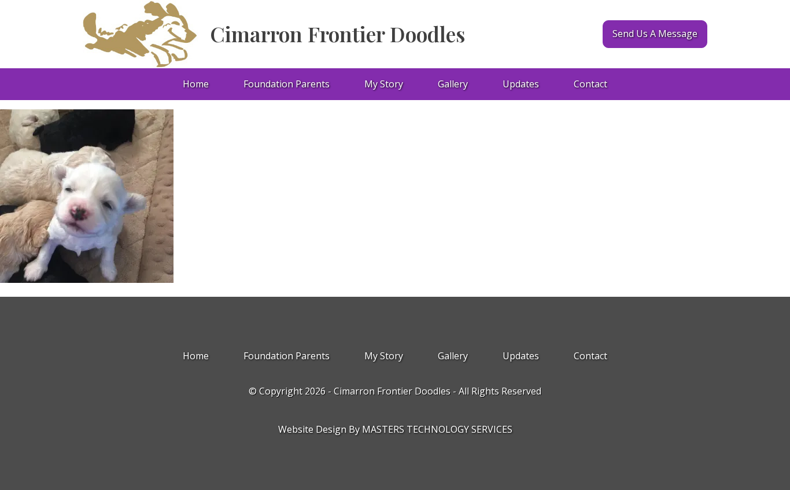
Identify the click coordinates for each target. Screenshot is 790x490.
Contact (590, 84)
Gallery (453, 84)
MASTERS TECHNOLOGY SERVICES (437, 429)
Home (196, 84)
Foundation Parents (286, 84)
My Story (383, 84)
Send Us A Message (654, 33)
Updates (521, 84)
